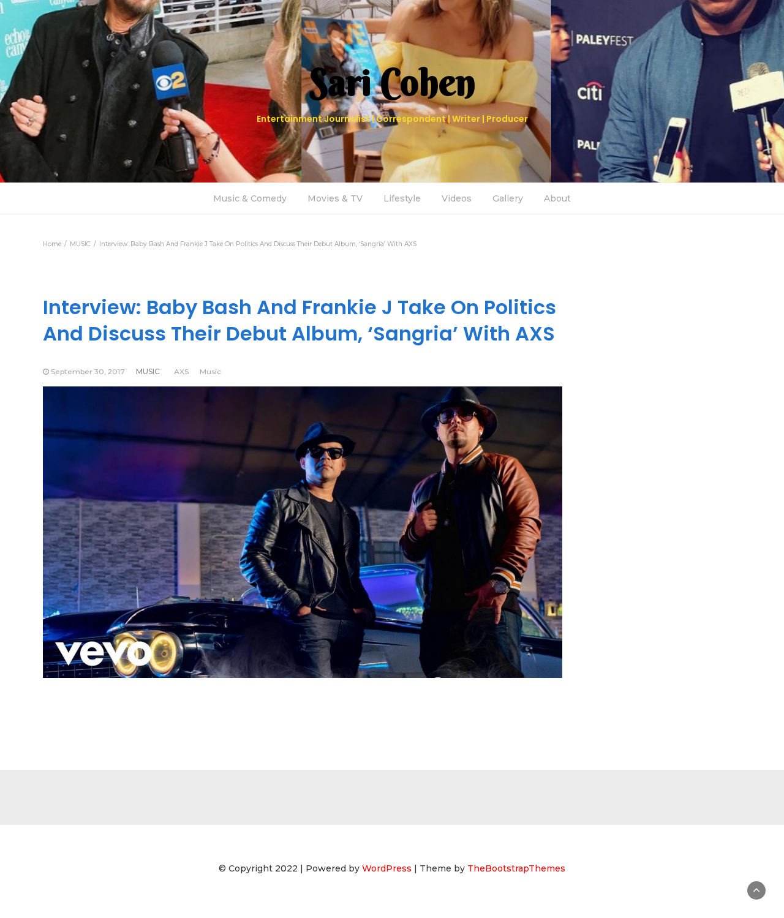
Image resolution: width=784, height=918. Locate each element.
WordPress (387, 868)
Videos (457, 198)
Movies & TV (335, 198)
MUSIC (148, 371)
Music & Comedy (250, 198)
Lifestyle (402, 198)
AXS (181, 371)
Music (210, 371)
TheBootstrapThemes (516, 868)
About (557, 198)
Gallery (507, 198)
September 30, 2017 (88, 371)
